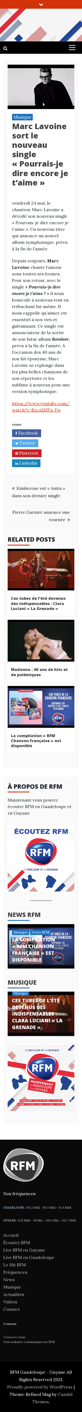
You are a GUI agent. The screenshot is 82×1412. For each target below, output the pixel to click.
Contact (11, 1309)
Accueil (11, 1235)
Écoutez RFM (16, 1242)
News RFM (24, 914)
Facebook (27, 433)
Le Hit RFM (14, 1264)
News (9, 1279)
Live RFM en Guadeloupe (28, 1257)
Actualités (13, 1294)
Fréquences (15, 1272)
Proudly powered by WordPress (40, 1387)
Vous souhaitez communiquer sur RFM (29, 1342)
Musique (22, 117)
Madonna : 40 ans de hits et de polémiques (39, 672)
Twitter (26, 443)
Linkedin (27, 463)
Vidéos (10, 1301)
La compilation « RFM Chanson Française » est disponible (36, 740)
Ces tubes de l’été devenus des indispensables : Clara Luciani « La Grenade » (38, 603)
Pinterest (28, 453)
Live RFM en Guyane (24, 1250)
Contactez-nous (14, 1337)
